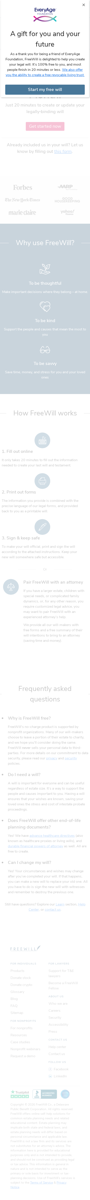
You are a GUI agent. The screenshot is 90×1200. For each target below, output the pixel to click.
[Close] (84, 4)
